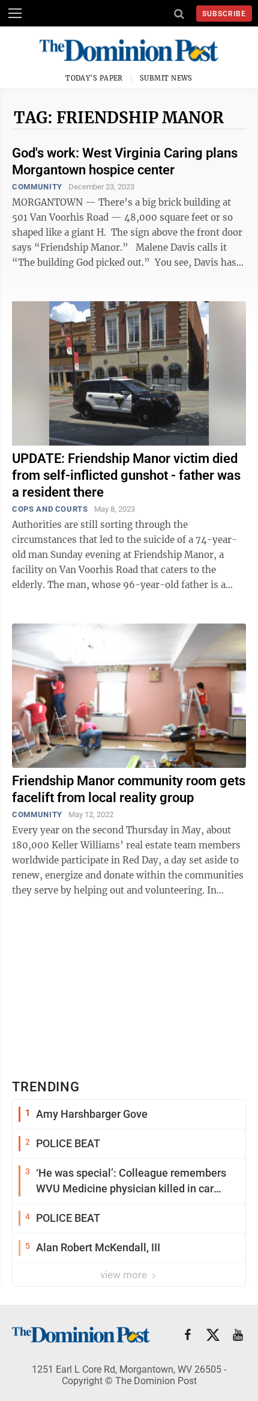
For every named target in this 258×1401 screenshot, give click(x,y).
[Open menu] (15, 13)
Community (37, 186)
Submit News (166, 78)
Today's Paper (94, 78)
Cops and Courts (50, 508)
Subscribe (224, 14)
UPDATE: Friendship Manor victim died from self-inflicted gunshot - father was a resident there (126, 475)
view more (124, 1275)
